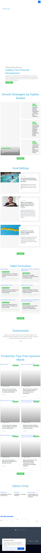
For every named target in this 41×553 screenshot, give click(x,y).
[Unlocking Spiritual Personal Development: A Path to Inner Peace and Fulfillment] (26, 110)
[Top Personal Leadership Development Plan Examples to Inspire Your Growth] (26, 147)
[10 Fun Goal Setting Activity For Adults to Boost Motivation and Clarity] (10, 177)
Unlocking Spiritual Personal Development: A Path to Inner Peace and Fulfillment (35, 112)
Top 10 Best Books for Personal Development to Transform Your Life (10, 151)
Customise (7, 548)
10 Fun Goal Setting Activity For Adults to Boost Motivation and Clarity (28, 180)
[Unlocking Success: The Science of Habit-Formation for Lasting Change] (4, 269)
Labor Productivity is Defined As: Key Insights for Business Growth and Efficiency (9, 427)
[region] (14, 545)
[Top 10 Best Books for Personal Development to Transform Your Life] (10, 128)
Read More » (4, 394)
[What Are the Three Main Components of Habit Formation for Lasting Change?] (30, 269)
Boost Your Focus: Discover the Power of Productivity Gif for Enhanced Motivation (9, 390)
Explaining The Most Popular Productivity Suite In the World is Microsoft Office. (30, 427)
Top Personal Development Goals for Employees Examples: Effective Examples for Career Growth (35, 130)
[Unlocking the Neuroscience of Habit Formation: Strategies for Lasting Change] (8, 299)
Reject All (14, 548)
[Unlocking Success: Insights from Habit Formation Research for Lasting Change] (6, 285)
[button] (1, 337)
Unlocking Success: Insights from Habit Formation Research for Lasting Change (10, 291)
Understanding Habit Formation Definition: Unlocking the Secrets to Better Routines (30, 291)
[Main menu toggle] (39, 2)
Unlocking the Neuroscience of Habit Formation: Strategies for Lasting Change (9, 306)
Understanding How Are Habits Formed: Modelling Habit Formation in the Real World (30, 307)
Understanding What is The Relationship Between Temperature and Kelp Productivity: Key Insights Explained (30, 462)
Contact (36, 541)
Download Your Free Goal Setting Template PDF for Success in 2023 (27, 232)
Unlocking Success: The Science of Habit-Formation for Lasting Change (10, 275)
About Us (31, 541)
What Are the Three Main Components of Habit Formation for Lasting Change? (30, 277)
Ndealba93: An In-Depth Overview (20, 495)
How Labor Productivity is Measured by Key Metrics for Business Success (9, 461)
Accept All (21, 548)
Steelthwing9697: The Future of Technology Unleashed (33, 495)
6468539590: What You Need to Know (6, 495)
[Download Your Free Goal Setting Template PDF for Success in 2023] (10, 229)
